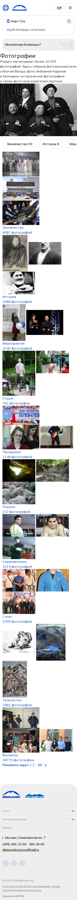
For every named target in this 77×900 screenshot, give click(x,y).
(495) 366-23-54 (14, 844)
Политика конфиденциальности (21, 890)
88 (40, 765)
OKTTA (20, 896)
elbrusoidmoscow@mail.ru (20, 850)
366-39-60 (36, 844)
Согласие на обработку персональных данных (31, 886)
